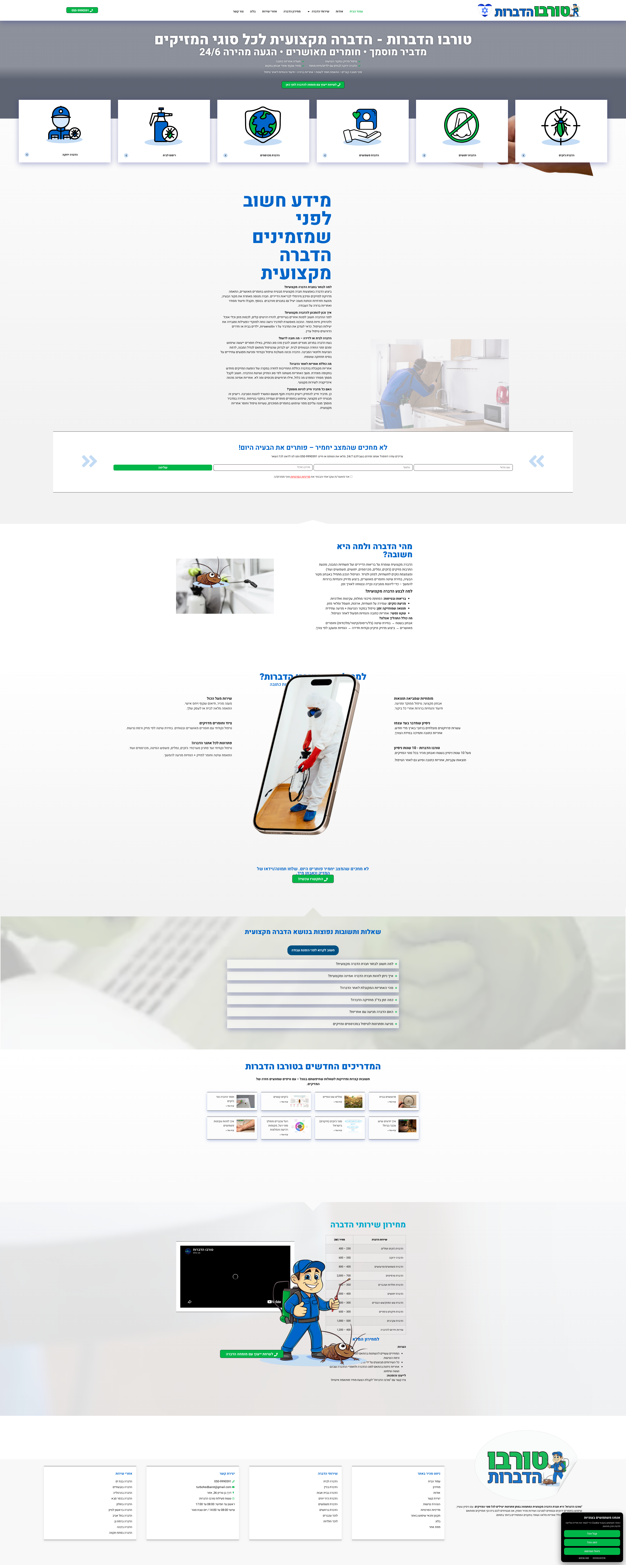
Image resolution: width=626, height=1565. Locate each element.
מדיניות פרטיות (599, 1557)
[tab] (313, 950)
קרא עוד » (392, 1101)
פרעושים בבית (387, 1097)
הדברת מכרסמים (270, 155)
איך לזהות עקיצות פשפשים (224, 1123)
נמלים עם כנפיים (332, 1097)
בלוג (253, 11)
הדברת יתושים (467, 155)
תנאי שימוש (584, 1557)
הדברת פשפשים (369, 155)
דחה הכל (592, 1542)
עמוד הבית (356, 11)
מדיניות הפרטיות (300, 477)
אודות (339, 11)
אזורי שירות (269, 11)
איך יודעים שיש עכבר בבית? (387, 1123)
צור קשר (238, 11)
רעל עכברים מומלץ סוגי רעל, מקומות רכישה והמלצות (277, 1125)
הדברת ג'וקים (566, 155)
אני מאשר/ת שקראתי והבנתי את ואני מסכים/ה (312, 476)
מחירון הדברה (292, 11)
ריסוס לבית (169, 155)
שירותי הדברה (320, 11)
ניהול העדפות (592, 1551)
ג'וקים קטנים (280, 1097)
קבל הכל (592, 1534)
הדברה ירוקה (70, 154)
